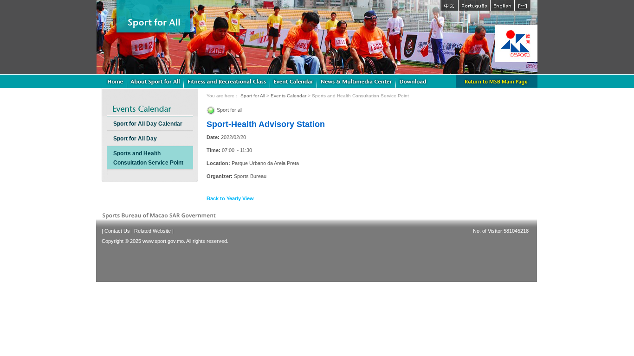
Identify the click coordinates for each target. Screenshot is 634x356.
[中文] (449, 5)
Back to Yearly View (230, 198)
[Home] (115, 81)
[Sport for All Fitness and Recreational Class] (227, 81)
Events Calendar (288, 95)
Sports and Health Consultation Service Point (148, 158)
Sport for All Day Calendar (147, 124)
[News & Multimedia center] (356, 81)
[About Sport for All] (155, 81)
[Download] (414, 81)
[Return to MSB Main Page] (496, 81)
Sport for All (252, 95)
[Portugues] (474, 5)
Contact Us (117, 231)
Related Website (152, 231)
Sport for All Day (135, 138)
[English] (502, 5)
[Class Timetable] (293, 81)
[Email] (522, 5)
